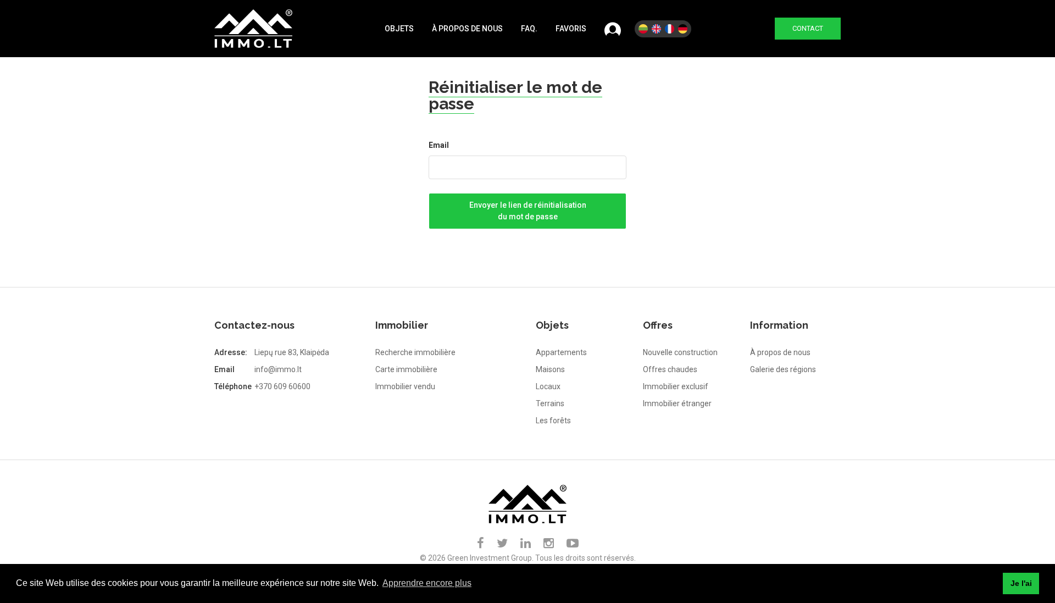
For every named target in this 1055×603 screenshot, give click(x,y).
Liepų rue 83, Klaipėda (291, 352)
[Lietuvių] (643, 28)
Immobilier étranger (677, 403)
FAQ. (529, 28)
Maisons (550, 369)
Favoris (571, 28)
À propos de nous (467, 28)
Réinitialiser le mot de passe (515, 95)
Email (439, 145)
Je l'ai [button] (1021, 583)
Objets (399, 28)
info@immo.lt (278, 369)
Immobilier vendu (405, 386)
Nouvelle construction (680, 352)
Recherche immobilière (415, 352)
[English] (656, 28)
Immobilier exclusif (675, 386)
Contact (807, 28)
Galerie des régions (783, 369)
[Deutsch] (682, 28)
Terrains (550, 403)
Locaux (548, 386)
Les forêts (553, 420)
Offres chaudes (670, 369)
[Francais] (669, 28)
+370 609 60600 (282, 386)
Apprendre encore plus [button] (426, 583)
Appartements (561, 352)
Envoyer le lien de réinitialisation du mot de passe (527, 211)
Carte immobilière (406, 369)
